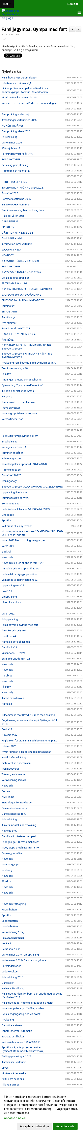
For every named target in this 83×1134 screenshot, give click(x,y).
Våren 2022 (8, 613)
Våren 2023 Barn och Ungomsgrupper (23, 540)
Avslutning (8, 1019)
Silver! (5, 1067)
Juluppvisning (10, 619)
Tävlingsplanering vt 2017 (16, 1056)
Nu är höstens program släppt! (19, 77)
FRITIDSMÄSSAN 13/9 (14, 283)
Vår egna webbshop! (14, 447)
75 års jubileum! (11, 148)
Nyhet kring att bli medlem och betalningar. (26, 751)
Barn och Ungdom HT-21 (16, 658)
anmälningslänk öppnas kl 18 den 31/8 (24, 464)
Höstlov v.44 (9, 636)
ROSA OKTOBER (11, 159)
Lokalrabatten (10, 920)
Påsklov (6, 373)
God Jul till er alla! (12, 238)
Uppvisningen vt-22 (13, 585)
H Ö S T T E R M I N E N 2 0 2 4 (18, 334)
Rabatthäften (9, 909)
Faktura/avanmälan (13, 937)
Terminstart (8, 305)
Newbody (7, 557)
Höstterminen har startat (16, 170)
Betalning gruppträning (15, 165)
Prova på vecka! (11, 407)
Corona (6, 791)
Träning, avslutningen (14, 774)
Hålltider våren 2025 (13, 215)
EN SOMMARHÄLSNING (15, 204)
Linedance (8, 514)
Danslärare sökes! (12, 1025)
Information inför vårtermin (17, 243)
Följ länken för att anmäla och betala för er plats (29, 740)
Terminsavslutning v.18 (15, 368)
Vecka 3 (6, 943)
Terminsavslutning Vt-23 (15, 497)
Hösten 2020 (9, 746)
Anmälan (7, 703)
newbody (7, 870)
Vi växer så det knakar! (14, 1073)
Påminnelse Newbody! (14, 808)
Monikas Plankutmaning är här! (19, 97)
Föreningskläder (11, 965)
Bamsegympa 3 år (12, 853)
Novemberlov (9, 734)
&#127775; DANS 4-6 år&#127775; (21, 272)
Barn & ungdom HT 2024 (16, 328)
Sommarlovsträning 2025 (16, 198)
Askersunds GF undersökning (19, 825)
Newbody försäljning (14, 903)
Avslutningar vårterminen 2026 (19, 120)
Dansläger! (8, 982)
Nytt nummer (9, 322)
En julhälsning (10, 136)
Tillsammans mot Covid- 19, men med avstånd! (29, 714)
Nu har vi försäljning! (13, 988)
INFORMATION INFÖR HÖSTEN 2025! (23, 187)
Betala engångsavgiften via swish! (21, 1013)
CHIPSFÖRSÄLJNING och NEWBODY (23, 300)
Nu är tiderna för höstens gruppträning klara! (27, 1002)
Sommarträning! (11, 503)
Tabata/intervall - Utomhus (17, 1030)
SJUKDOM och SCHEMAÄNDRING (21, 294)
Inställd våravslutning (14, 757)
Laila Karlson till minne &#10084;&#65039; (26, 509)
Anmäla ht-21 (9, 647)
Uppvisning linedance (14, 492)
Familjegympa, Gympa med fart (34, 29)
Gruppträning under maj (15, 114)
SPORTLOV (8, 227)
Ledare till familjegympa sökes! (20, 435)
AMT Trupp (8, 796)
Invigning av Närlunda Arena (18, 390)
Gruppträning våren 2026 (16, 131)
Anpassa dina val (15, 1118)
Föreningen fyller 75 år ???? (17, 153)
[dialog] (41, 1111)
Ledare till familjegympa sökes (19, 574)
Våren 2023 (8, 545)
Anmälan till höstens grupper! (19, 836)
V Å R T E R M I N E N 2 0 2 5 (17, 232)
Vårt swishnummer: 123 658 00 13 (21, 1042)
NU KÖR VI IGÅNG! (12, 125)
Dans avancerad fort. (14, 813)
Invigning (7, 396)
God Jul (6, 551)
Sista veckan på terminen (16, 763)
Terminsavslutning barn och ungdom (23, 210)
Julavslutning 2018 (12, 977)
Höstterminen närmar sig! (16, 83)
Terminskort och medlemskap (19, 402)
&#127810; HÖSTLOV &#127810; (20, 260)
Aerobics (7, 675)
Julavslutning (9, 819)
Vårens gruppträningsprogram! (19, 413)
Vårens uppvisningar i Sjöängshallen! (23, 1008)
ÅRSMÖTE (7, 339)
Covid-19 (7, 591)
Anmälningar (9, 317)
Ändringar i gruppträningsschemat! (22, 379)
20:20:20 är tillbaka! (13, 1036)
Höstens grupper (11, 458)
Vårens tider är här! (12, 419)
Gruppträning (9, 596)
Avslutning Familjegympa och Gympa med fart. (29, 362)
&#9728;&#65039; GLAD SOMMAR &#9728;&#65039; (32, 486)
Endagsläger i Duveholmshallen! (20, 841)
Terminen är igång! (12, 452)
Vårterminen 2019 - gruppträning (20, 954)
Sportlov (6, 520)
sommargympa (10, 864)
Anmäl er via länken (13, 698)
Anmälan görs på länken (16, 641)
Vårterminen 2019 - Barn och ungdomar (24, 960)
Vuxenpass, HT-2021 (13, 653)
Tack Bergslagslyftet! (14, 630)
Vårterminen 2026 (12, 142)
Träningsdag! (9, 480)
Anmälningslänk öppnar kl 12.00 (20, 568)
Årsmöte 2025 (10, 193)
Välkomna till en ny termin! (17, 526)
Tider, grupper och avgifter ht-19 (20, 847)
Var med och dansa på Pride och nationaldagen (29, 103)
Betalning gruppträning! (15, 277)
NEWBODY (8, 255)
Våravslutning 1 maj (13, 932)
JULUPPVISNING (11, 249)
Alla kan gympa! (11, 1084)
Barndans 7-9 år (11, 948)
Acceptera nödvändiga (34, 1126)
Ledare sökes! (10, 971)
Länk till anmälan (11, 602)
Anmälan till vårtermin (14, 1062)
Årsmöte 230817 (11, 475)
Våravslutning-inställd (14, 779)
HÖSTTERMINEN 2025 (14, 182)
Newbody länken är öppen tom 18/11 (23, 562)
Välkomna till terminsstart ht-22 (19, 579)
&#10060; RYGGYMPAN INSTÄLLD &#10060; (27, 289)
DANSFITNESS (10, 221)
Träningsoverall (10, 768)
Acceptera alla (65, 1126)
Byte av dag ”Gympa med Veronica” (22, 385)
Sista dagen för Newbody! (17, 802)
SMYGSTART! (9, 311)
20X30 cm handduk (13, 1078)
